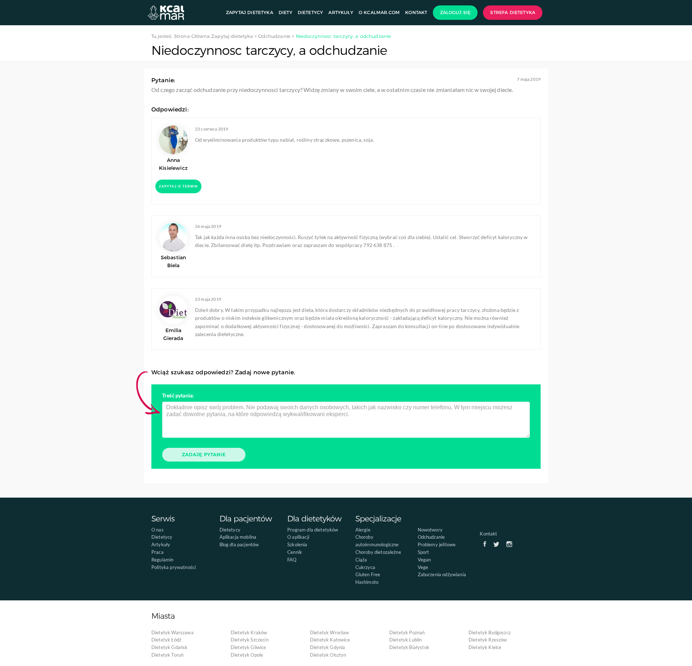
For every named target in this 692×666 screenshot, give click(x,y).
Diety (285, 12)
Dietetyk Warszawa (172, 632)
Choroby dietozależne (378, 552)
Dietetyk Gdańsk (169, 647)
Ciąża (361, 560)
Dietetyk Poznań (407, 632)
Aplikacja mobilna (238, 537)
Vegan (424, 560)
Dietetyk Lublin (405, 640)
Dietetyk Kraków (249, 632)
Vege (423, 567)
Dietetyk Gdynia (327, 647)
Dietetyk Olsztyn (328, 655)
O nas (157, 530)
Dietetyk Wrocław (329, 632)
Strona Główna (192, 36)
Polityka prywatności (173, 567)
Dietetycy (310, 12)
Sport (423, 552)
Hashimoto (366, 582)
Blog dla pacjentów (239, 544)
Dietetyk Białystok (409, 647)
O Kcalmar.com (379, 12)
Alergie (363, 530)
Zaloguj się (455, 12)
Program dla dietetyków (312, 530)
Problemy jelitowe (437, 544)
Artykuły (340, 12)
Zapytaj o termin (178, 186)
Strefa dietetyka (512, 12)
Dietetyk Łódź (166, 640)
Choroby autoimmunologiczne (377, 540)
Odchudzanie (431, 537)
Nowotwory (430, 530)
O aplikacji (298, 537)
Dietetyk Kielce (485, 647)
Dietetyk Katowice (330, 640)
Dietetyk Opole (247, 655)
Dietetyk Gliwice (248, 647)
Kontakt (416, 12)
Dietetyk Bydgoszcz (490, 632)
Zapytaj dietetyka (249, 12)
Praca (157, 552)
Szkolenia (297, 544)
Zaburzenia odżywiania (442, 574)
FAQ (291, 560)
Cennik (294, 552)
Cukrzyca (365, 567)
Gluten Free (368, 574)
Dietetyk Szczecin (250, 640)
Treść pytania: (178, 395)
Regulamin (162, 560)
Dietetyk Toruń (167, 655)
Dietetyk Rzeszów (488, 640)
